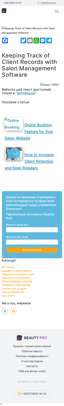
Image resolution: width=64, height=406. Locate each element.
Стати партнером (32, 361)
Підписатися (32, 249)
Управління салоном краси (18, 274)
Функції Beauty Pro (13, 292)
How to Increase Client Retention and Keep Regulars (29, 161)
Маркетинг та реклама (16, 277)
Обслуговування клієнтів (17, 281)
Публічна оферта (32, 351)
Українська (48, 2)
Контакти (32, 366)
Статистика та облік (14, 288)
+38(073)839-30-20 (12, 3)
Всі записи (8, 267)
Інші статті (8, 295)
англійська (26, 93)
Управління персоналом (16, 284)
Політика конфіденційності (32, 356)
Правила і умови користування (32, 346)
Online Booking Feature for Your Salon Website (29, 131)
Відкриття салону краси (16, 270)
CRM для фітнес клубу (32, 371)
